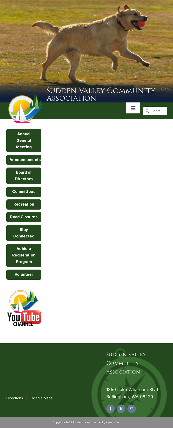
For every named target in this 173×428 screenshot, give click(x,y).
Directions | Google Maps (29, 398)
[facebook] (110, 409)
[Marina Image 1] (26, 95)
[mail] (131, 409)
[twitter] (121, 409)
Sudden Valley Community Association (101, 94)
